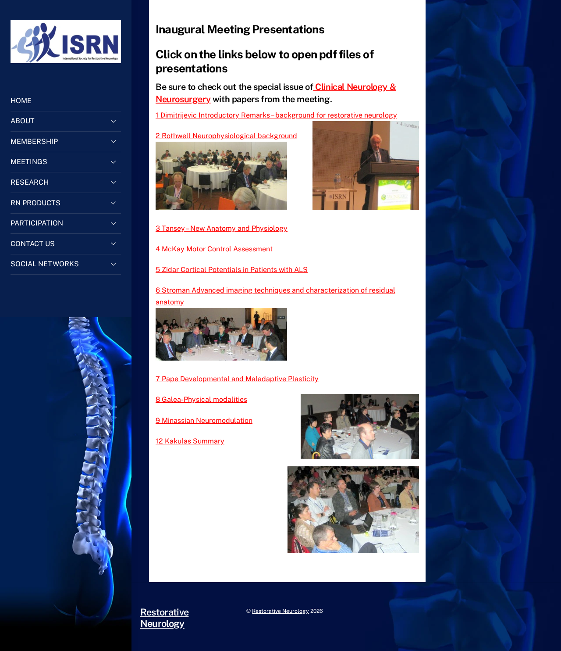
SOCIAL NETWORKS (45, 264)
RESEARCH (30, 182)
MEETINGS (29, 161)
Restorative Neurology (280, 611)
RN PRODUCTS (35, 203)
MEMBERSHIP (34, 141)
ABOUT (23, 121)
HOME (21, 101)
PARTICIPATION (37, 223)
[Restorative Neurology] (66, 59)
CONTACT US (33, 244)
